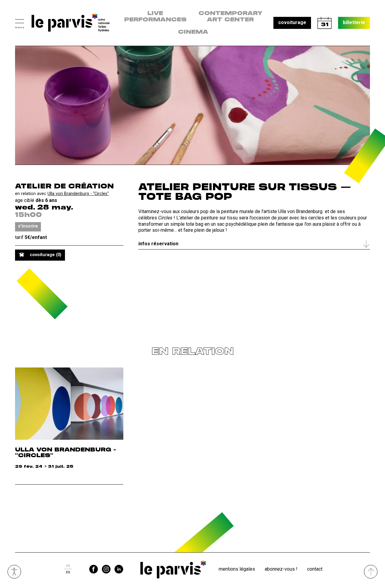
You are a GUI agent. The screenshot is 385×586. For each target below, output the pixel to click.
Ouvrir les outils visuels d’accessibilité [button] (14, 571)
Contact (314, 569)
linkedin (118, 569)
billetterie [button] (354, 22)
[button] (19, 23)
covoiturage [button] (292, 22)
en (68, 572)
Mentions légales (237, 569)
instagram (106, 569)
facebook (93, 569)
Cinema (193, 32)
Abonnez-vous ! (281, 569)
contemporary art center (231, 16)
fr (68, 566)
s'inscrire (28, 226)
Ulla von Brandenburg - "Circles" (78, 193)
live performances (155, 16)
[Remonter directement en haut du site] (370, 571)
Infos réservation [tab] (158, 243)
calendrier (324, 22)
